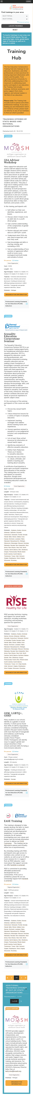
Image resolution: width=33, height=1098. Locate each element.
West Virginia (21, 558)
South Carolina (8, 554)
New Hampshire (20, 545)
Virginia (6, 558)
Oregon (6, 552)
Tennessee (7, 556)
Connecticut (7, 535)
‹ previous (12, 977)
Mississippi (14, 543)
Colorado (18, 532)
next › (21, 977)
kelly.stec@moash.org (13, 1071)
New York (19, 547)
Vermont (21, 556)
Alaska (19, 530)
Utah (17, 556)
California (13, 532)
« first (8, 977)
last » (25, 977)
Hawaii (6, 537)
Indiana (19, 537)
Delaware (14, 535)
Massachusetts (14, 541)
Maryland (7, 541)
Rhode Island (21, 552)
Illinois (14, 537)
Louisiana (17, 539)
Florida (20, 535)
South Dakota (17, 554)
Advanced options (24, 22)
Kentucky (11, 539)
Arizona (24, 530)
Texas (13, 556)
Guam (23, 640)
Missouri (20, 543)
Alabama (13, 530)
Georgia (25, 535)
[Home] (16, 7)
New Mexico (12, 547)
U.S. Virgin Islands (21, 664)
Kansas (6, 539)
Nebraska (7, 545)
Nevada (12, 545)
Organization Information (16, 295)
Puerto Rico (15, 660)
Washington (12, 558)
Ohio (19, 550)
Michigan (13, 290)
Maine (22, 539)
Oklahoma (24, 550)
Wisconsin (7, 560)
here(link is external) (17, 865)
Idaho (10, 537)
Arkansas (7, 532)
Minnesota (7, 543)
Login (28, 1)
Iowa (22, 537)
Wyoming (13, 560)
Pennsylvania (13, 552)
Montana (26, 543)
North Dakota (13, 550)
